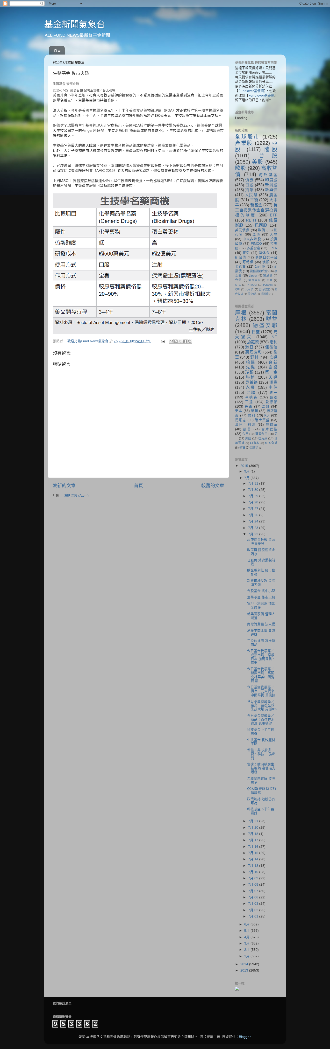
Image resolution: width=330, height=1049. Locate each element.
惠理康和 (253, 352)
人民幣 (251, 195)
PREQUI (252, 284)
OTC (238, 284)
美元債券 (242, 230)
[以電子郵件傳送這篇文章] (171, 341)
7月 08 (253, 884)
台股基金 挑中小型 (261, 591)
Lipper (253, 275)
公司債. (249, 289)
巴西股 (261, 225)
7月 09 (253, 878)
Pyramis (268, 284)
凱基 (247, 429)
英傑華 (271, 424)
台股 (268, 156)
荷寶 (242, 447)
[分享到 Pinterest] (189, 341)
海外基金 (268, 175)
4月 (247, 937)
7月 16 (253, 846)
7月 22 (253, 534)
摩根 (241, 313)
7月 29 (253, 496)
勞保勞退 (254, 280)
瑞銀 (249, 372)
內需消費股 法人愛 (261, 624)
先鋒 (248, 406)
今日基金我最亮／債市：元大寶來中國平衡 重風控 (261, 691)
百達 (249, 402)
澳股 (266, 262)
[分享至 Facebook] (185, 341)
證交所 (252, 293)
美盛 (248, 438)
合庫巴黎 (269, 429)
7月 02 (253, 910)
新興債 (271, 190)
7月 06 (253, 897)
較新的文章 (64, 485)
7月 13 (253, 866)
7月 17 (253, 840)
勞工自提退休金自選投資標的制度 (256, 210)
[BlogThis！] (175, 341)
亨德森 (251, 397)
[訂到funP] (237, 989)
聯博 (251, 377)
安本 (238, 411)
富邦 (266, 406)
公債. (239, 280)
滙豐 (273, 382)
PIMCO (256, 243)
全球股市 (247, 137)
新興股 (271, 185)
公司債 (260, 266)
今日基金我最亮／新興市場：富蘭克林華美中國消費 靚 (260, 675)
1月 (247, 956)
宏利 (273, 342)
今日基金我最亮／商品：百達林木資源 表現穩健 (260, 719)
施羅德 (253, 342)
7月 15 (253, 853)
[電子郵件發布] (162, 341)
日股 (249, 185)
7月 (247, 478)
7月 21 (253, 821)
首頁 (57, 51)
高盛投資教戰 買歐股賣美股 (261, 541)
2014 (244, 964)
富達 (273, 357)
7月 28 (253, 502)
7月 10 (253, 872)
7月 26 (253, 515)
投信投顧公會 (259, 271)
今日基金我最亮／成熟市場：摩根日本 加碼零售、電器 (261, 657)
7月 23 (253, 528)
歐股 (240, 168)
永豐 (251, 387)
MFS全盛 (271, 443)
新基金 (256, 205)
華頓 (254, 411)
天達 (273, 377)
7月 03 (253, 903)
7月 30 (253, 490)
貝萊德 (251, 382)
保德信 (271, 347)
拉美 (270, 280)
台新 (273, 362)
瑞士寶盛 (262, 420)
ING (274, 337)
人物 (274, 234)
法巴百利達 (245, 424)
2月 (247, 950)
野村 (254, 357)
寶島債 (268, 275)
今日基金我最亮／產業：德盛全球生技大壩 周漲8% (262, 705)
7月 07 (253, 891)
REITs (251, 220)
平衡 (254, 200)
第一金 (271, 372)
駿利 (251, 415)
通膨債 (265, 293)
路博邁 (254, 447)
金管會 (240, 266)
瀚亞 (249, 347)
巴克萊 (262, 438)
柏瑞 (251, 362)
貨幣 (249, 190)
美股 (258, 162)
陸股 (270, 149)
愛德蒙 (271, 402)
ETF (273, 215)
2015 (244, 466)
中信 (273, 387)
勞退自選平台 (266, 257)
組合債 (240, 257)
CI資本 (254, 443)
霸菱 (273, 397)
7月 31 (253, 483)
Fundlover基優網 (251, 91)
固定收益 (264, 289)
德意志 (240, 420)
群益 (271, 319)
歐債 (261, 230)
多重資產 (253, 248)
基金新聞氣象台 (74, 24)
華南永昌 (261, 434)
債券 (249, 180)
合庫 (245, 434)
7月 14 (253, 859)
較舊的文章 (212, 485)
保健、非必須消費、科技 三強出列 (261, 754)
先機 (251, 367)
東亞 (246, 253)
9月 (247, 471)
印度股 (271, 180)
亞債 (256, 234)
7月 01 (253, 916)
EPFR (272, 248)
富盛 (273, 367)
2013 (244, 970)
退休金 (264, 253)
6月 (247, 924)
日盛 (256, 332)
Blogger (245, 1037)
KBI (267, 415)
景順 (251, 392)
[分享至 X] (180, 341)
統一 (273, 393)
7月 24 (253, 521)
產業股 (244, 143)
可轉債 (248, 262)
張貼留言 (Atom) (76, 495)
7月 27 (253, 509)
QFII (237, 289)
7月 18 (253, 834)
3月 (247, 943)
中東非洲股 (252, 239)
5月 (247, 930)
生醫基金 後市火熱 (261, 597)
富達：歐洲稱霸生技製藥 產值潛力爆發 (261, 768)
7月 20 (253, 827)
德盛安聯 (265, 325)
